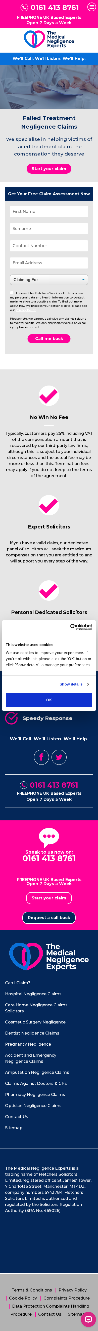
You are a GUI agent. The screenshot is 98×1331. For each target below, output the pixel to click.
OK (49, 700)
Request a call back (49, 917)
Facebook (41, 757)
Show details (71, 684)
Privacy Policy (26, 310)
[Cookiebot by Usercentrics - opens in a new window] (70, 627)
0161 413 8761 (55, 7)
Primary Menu (91, 7)
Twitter (59, 757)
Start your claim (49, 168)
